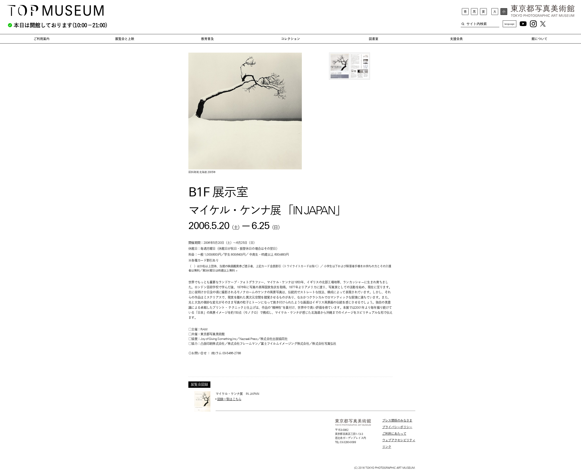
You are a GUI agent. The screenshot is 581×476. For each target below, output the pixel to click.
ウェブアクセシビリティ (398, 440)
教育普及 (207, 39)
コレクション (290, 39)
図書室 (373, 39)
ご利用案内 (41, 39)
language (510, 24)
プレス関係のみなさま (397, 420)
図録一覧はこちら (229, 399)
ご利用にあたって (394, 433)
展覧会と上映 (124, 39)
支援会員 (456, 39)
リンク (386, 447)
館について (539, 39)
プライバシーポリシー (397, 427)
